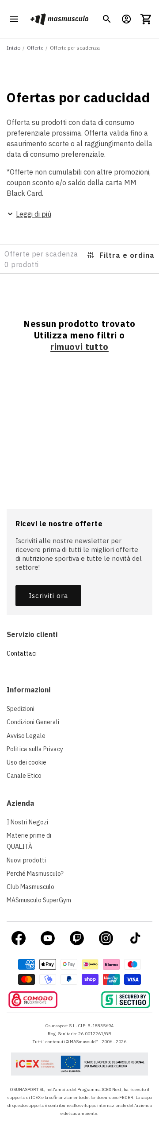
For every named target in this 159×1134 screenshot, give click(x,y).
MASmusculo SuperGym (39, 900)
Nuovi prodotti (26, 860)
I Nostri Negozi (27, 822)
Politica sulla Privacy (35, 749)
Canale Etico (24, 776)
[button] (107, 19)
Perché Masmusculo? (35, 874)
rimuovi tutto (79, 347)
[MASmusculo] (59, 19)
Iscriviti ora (48, 595)
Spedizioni (20, 709)
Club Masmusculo (30, 887)
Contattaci (22, 653)
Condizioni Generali (33, 722)
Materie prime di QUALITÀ (29, 840)
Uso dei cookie (26, 762)
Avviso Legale (26, 736)
